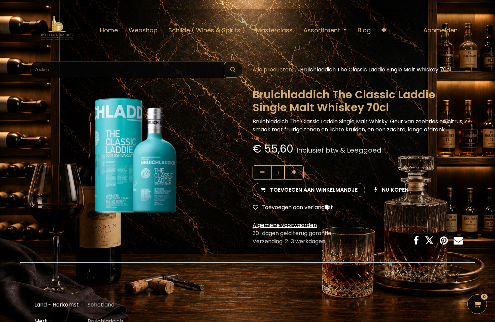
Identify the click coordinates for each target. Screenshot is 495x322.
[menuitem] (109, 30)
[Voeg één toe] (294, 172)
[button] (384, 30)
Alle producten (272, 69)
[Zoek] (233, 70)
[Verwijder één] (262, 172)
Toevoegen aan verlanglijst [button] (297, 207)
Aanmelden (440, 30)
